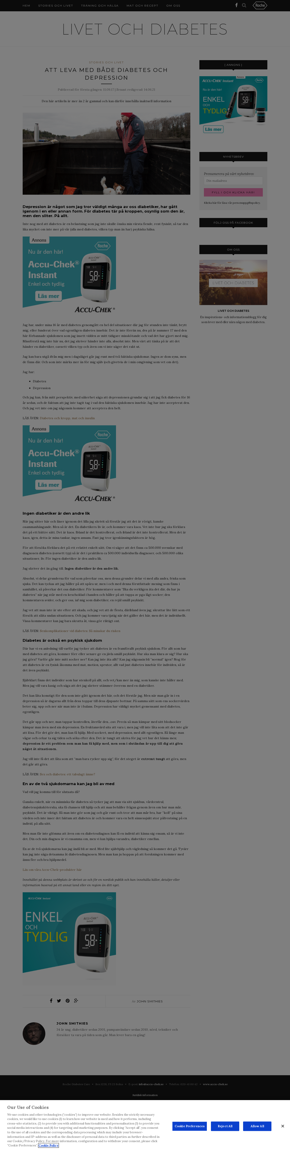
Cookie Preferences (190, 1126)
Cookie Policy (48, 1145)
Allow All (257, 1126)
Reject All (225, 1126)
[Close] (283, 1126)
